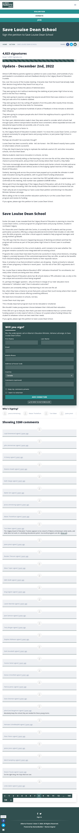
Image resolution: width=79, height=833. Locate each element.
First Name (9, 339)
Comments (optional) (13, 380)
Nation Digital (50, 827)
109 (5, 800)
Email (7, 347)
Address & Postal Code (13, 364)
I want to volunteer (15, 393)
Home (5, 44)
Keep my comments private (18, 389)
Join (39, 20)
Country (8, 372)
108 (69, 796)
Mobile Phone (10, 355)
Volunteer (39, 11)
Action (12, 44)
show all (64, 533)
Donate (39, 16)
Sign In (39, 817)
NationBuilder (38, 827)
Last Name (45, 339)
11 (53, 796)
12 (58, 796)
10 (48, 796)
